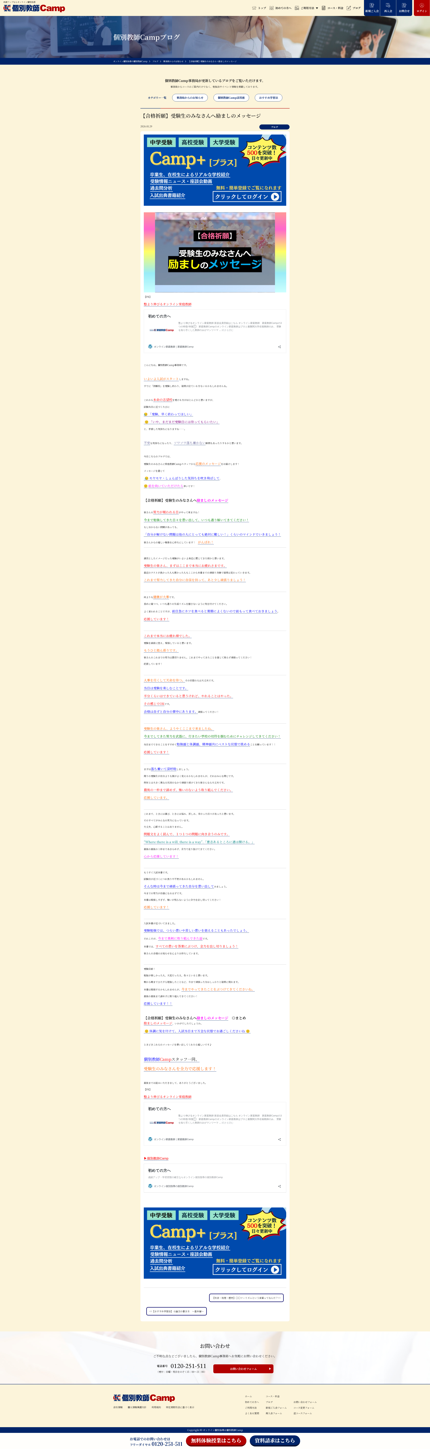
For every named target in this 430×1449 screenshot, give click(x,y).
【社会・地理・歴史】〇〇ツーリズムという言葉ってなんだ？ (245, 1298)
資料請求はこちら (275, 1440)
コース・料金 (335, 8)
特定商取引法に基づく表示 (180, 1407)
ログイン (422, 11)
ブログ (357, 8)
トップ (262, 8)
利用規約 (156, 1407)
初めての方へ (283, 8)
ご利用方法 (307, 8)
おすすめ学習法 (268, 98)
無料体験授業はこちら (216, 1440)
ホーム (248, 1396)
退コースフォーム (302, 1413)
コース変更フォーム (303, 1407)
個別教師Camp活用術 (231, 98)
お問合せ (404, 11)
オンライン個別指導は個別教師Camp (223, 1430)
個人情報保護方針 (137, 1407)
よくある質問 (252, 1413)
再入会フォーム (274, 1413)
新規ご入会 (372, 11)
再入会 (388, 11)
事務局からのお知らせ (190, 98)
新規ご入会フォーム (276, 1407)
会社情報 (118, 1407)
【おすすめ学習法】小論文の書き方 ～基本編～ (178, 1311)
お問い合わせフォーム (243, 1369)
